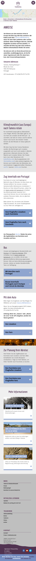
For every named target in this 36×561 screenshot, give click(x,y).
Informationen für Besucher (23, 19)
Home (5, 19)
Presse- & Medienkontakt (10, 535)
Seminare (6, 518)
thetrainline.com (9, 161)
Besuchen (11, 19)
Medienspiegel (7, 488)
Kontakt (6, 533)
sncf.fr (6, 167)
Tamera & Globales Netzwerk (11, 483)
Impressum (7, 549)
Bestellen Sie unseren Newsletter (12, 490)
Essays (5, 485)
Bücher (5, 515)
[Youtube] (27, 550)
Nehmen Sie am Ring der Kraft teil (12, 503)
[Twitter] (30, 550)
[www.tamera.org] (18, 7)
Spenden (6, 500)
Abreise (17, 234)
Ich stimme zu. (26, 558)
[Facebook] (23, 550)
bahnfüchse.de (9, 159)
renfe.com (17, 167)
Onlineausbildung (8, 513)
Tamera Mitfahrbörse (22, 37)
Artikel (5, 522)
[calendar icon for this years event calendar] (3, 3)
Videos (5, 520)
